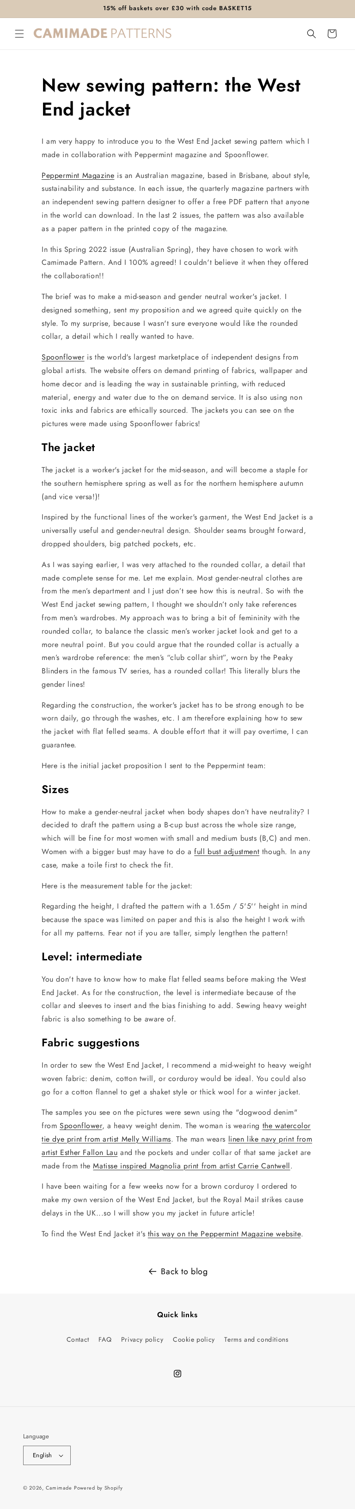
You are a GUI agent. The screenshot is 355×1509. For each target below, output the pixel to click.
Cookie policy (194, 1339)
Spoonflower (63, 357)
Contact (78, 1339)
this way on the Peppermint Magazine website (224, 1233)
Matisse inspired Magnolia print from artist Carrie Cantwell (191, 1166)
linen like (245, 1139)
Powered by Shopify (98, 1487)
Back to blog (184, 1271)
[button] (19, 34)
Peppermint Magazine (78, 175)
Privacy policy (142, 1339)
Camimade (59, 1487)
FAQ (104, 1339)
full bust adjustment (226, 851)
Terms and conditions (256, 1339)
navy (270, 1139)
